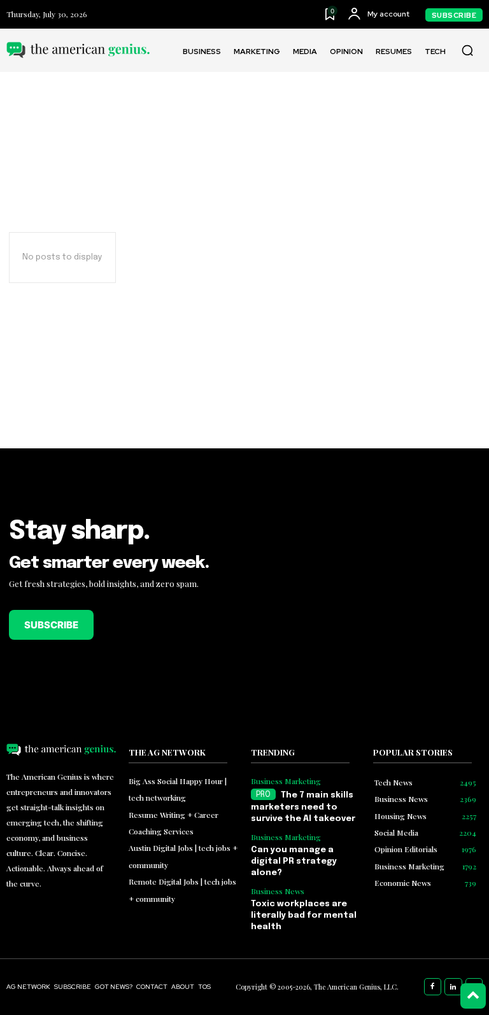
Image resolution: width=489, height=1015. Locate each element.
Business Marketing (286, 781)
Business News (277, 891)
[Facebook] (433, 987)
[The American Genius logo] (78, 49)
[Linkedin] (453, 987)
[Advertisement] (366, 593)
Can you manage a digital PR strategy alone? (294, 861)
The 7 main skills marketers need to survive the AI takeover (303, 807)
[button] (467, 50)
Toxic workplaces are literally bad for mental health (304, 915)
